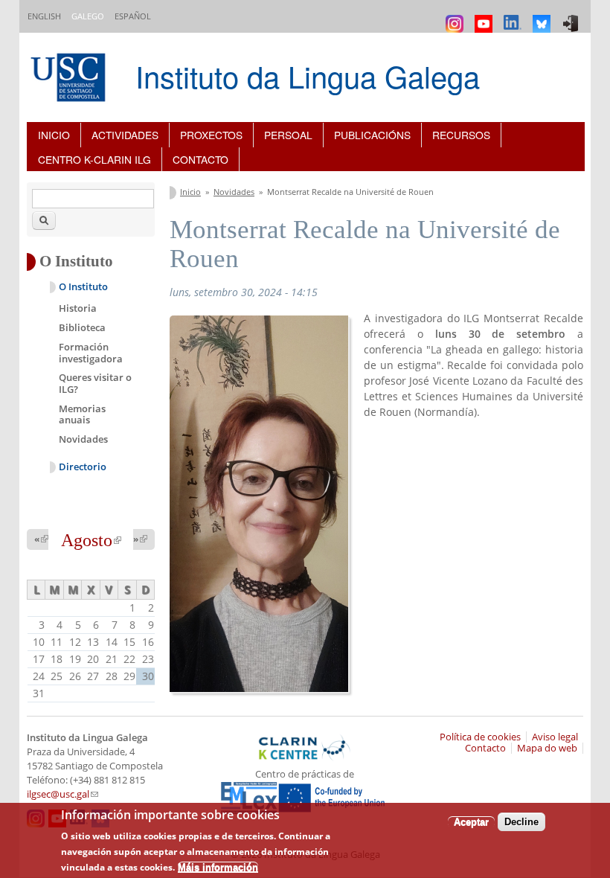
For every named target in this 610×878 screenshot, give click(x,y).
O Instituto (83, 287)
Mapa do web (547, 748)
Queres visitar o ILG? (95, 383)
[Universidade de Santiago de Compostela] (70, 79)
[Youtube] (485, 16)
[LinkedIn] (514, 16)
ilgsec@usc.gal (62, 794)
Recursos (461, 134)
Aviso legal (555, 737)
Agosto (91, 540)
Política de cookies (480, 737)
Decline (521, 821)
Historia (78, 308)
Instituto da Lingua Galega (307, 75)
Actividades (125, 134)
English (44, 16)
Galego (87, 16)
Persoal (288, 134)
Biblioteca (82, 327)
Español (133, 16)
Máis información (218, 867)
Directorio (82, 467)
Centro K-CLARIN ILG (94, 159)
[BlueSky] (543, 16)
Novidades (234, 191)
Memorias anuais (82, 414)
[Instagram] (456, 16)
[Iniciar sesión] (572, 16)
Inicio (54, 134)
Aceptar (471, 821)
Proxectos (211, 134)
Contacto (200, 159)
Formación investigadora (91, 352)
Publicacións (372, 134)
